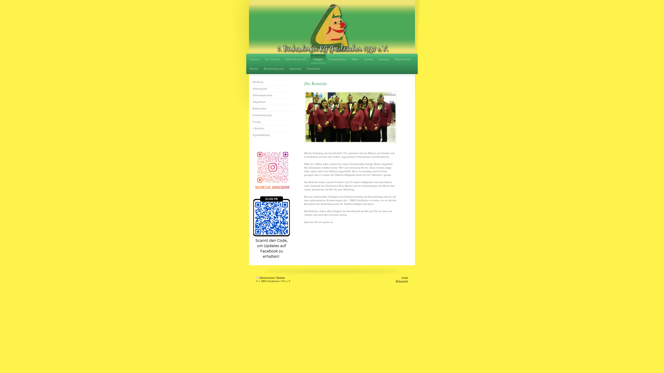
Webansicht (402, 281)
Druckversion (267, 277)
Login (405, 277)
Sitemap (280, 277)
